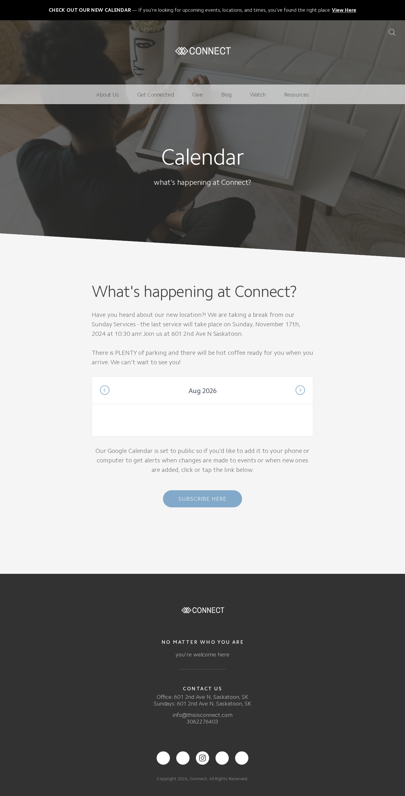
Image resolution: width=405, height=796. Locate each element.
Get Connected (155, 94)
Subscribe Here (202, 498)
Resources (296, 94)
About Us (107, 94)
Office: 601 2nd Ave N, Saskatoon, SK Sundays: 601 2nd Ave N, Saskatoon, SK (202, 700)
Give (197, 94)
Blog (226, 94)
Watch (258, 94)
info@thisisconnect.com (202, 714)
